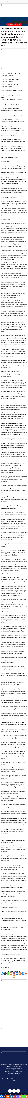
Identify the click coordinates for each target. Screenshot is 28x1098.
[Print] (20, 973)
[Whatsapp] (8, 973)
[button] (2, 19)
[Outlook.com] (17, 973)
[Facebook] (2, 973)
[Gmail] (25, 973)
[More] (14, 976)
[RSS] (11, 973)
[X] (5, 973)
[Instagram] (14, 973)
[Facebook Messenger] (22, 973)
